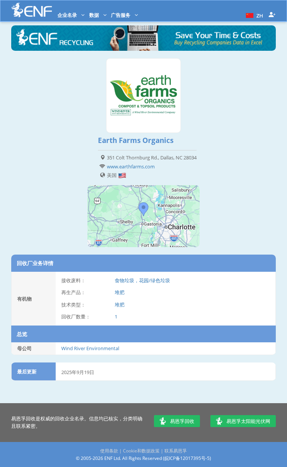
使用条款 (109, 451)
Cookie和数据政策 (141, 451)
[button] (253, 15)
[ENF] (32, 10)
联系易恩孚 (175, 451)
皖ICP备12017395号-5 (187, 458)
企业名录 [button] (68, 15)
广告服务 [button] (121, 15)
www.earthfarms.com (131, 166)
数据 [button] (94, 15)
